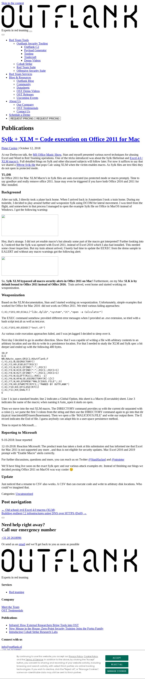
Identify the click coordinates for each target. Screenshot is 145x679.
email (22, 544)
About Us (15, 101)
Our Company (25, 104)
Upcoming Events (27, 97)
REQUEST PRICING (22, 118)
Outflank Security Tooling (32, 43)
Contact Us (23, 111)
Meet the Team (10, 607)
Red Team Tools (19, 40)
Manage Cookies (116, 671)
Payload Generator (35, 50)
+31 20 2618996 (11, 537)
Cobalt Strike (24, 63)
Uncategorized (24, 493)
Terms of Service (34, 659)
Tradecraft (30, 57)
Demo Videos (32, 60)
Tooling (28, 53)
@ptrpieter (118, 459)
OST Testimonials (27, 108)
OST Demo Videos (28, 91)
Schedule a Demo (19, 114)
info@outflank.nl (12, 646)
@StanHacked (97, 459)
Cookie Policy (91, 656)
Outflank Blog (25, 80)
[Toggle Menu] (3, 34)
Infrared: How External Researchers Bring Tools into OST (44, 625)
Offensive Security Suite (31, 70)
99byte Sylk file (25, 164)
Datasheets (23, 87)
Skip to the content (13, 3)
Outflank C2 (31, 46)
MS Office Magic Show (47, 154)
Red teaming (16, 592)
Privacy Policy (76, 656)
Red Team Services (20, 74)
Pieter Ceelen (9, 148)
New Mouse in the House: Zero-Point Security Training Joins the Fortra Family (56, 628)
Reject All (117, 664)
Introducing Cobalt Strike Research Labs (33, 632)
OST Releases (25, 94)
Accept (117, 657)
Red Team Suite (26, 67)
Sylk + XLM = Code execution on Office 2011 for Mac (71, 139)
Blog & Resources (20, 77)
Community (24, 84)
